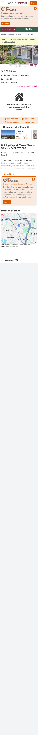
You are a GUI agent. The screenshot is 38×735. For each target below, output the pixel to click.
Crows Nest (29, 34)
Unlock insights (28, 122)
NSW (19, 34)
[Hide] (35, 66)
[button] (2, 54)
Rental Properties (8, 34)
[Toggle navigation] (2, 3)
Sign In (33, 3)
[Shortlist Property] (31, 66)
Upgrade (5, 23)
